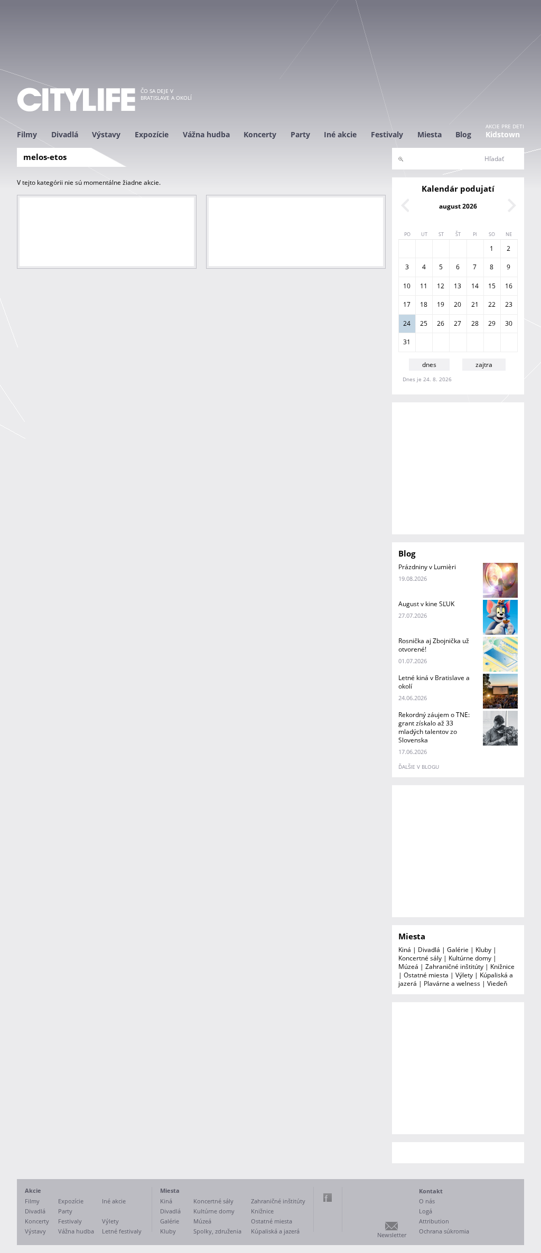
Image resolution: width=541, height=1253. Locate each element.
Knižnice (502, 966)
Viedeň (497, 983)
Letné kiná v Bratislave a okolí (434, 682)
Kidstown (503, 134)
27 (457, 323)
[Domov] (76, 99)
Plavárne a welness (452, 983)
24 (407, 323)
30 (508, 323)
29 (492, 323)
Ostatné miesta (426, 975)
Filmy (27, 134)
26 (440, 323)
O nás (427, 1201)
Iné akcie (340, 134)
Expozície (152, 134)
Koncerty (260, 134)
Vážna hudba (206, 134)
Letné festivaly (122, 1231)
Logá (425, 1211)
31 (407, 341)
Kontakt (431, 1191)
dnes (429, 364)
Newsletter (391, 1235)
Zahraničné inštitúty (454, 966)
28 (475, 323)
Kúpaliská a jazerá (275, 1231)
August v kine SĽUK (426, 603)
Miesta (429, 134)
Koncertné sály (420, 958)
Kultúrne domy (470, 958)
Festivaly (387, 134)
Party (300, 134)
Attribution (434, 1221)
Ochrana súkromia (444, 1231)
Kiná (404, 949)
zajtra (483, 364)
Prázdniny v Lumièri (427, 566)
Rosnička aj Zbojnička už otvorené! (433, 645)
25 (423, 323)
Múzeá (408, 966)
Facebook (327, 1197)
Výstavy (106, 134)
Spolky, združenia (217, 1231)
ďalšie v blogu (418, 766)
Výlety (464, 975)
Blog (463, 134)
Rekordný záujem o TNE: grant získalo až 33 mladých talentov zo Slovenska (434, 727)
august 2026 (458, 206)
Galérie (458, 949)
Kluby (483, 949)
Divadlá (64, 134)
